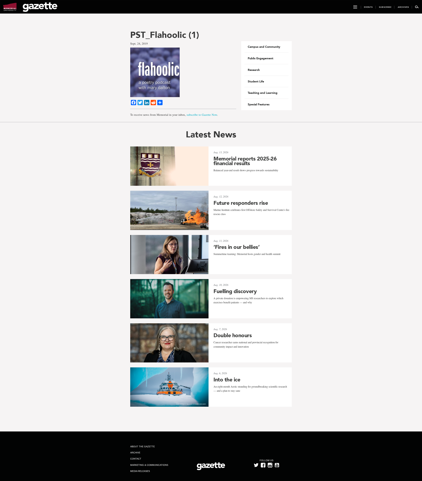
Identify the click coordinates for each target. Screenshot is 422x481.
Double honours (232, 335)
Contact (135, 458)
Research (254, 69)
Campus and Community (264, 46)
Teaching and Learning (262, 92)
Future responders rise (240, 203)
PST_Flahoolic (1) (164, 34)
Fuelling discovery (235, 291)
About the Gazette (142, 446)
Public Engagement (260, 58)
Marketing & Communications (149, 465)
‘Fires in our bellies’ (236, 247)
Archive (135, 452)
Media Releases (140, 471)
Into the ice (226, 379)
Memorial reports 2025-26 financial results (245, 161)
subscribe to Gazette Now (202, 115)
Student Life (256, 81)
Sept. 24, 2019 (139, 43)
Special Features (259, 104)
